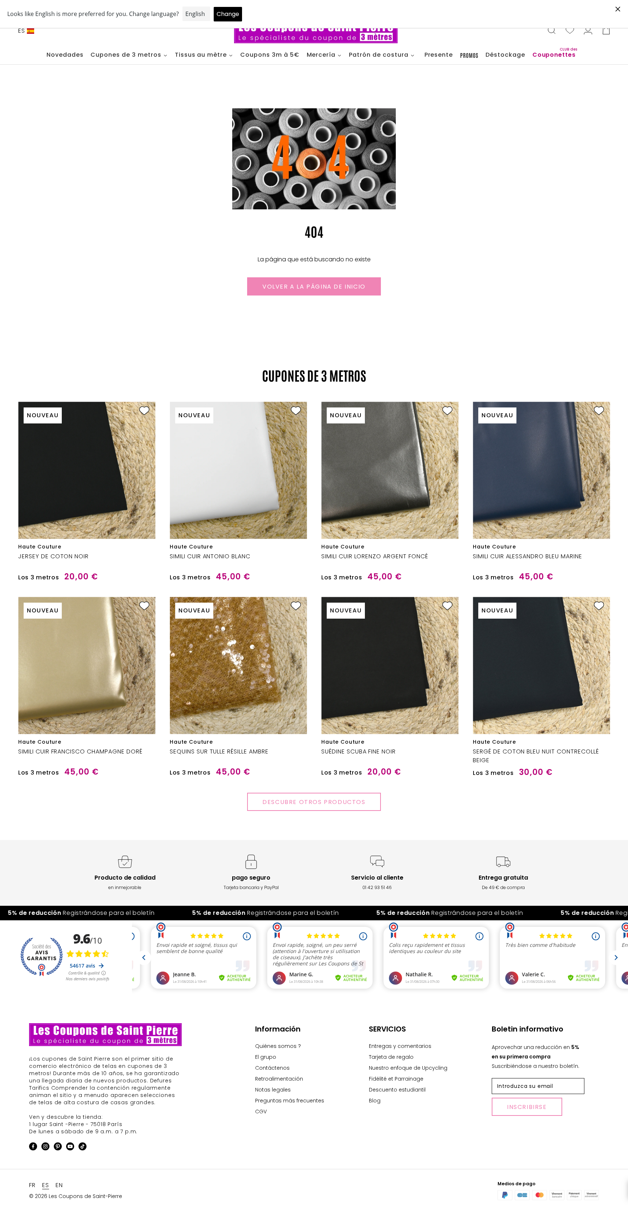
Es (21, 31)
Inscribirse (527, 1107)
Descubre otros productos (313, 802)
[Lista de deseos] (570, 31)
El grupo (265, 1057)
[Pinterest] (58, 1147)
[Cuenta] (588, 31)
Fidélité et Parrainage (396, 1078)
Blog (375, 1100)
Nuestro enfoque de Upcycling (408, 1068)
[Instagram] (45, 1147)
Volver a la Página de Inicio (314, 286)
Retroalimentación (279, 1078)
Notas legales (273, 1089)
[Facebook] (33, 1147)
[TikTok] (82, 1147)
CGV (261, 1111)
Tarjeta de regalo (391, 1057)
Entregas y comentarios (400, 1046)
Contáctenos (272, 1068)
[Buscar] (551, 31)
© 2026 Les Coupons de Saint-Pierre (75, 1196)
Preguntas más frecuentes (289, 1100)
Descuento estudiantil (397, 1089)
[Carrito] (606, 31)
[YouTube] (70, 1147)
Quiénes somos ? (278, 1046)
